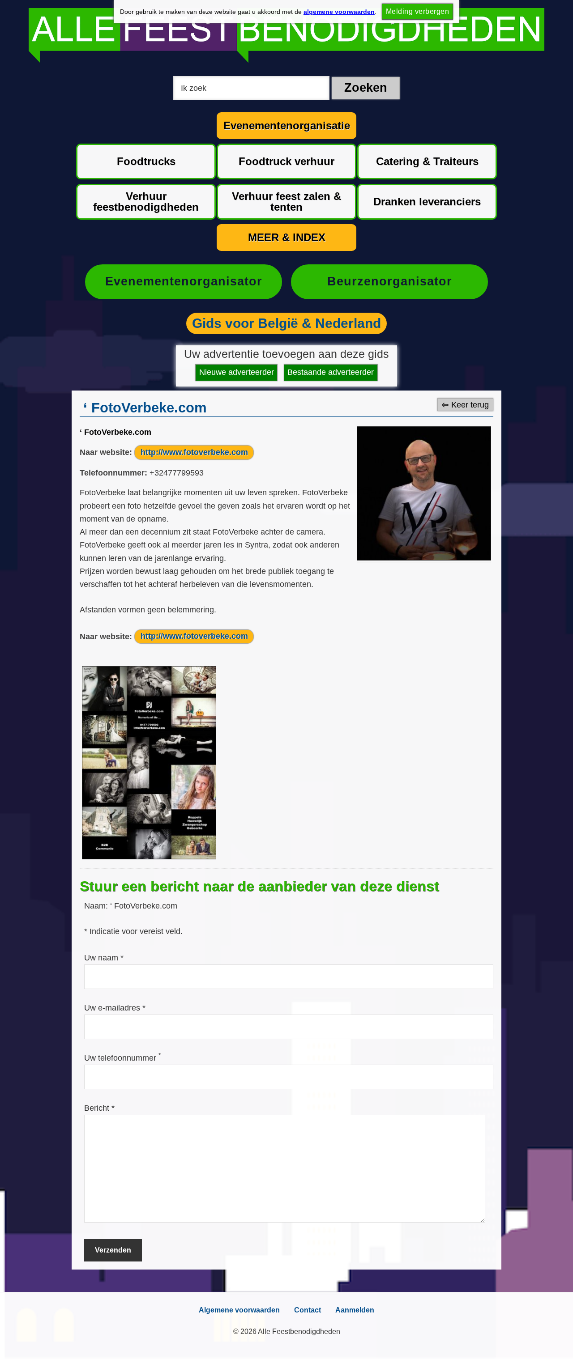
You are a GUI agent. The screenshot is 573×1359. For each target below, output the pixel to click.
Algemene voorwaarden (239, 1310)
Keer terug (470, 404)
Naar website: (106, 452)
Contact (307, 1310)
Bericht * (99, 1108)
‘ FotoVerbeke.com (115, 432)
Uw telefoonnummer (122, 1057)
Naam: (97, 905)
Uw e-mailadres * (114, 1007)
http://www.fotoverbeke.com (194, 452)
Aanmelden (354, 1310)
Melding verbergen (417, 11)
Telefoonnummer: (113, 472)
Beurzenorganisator (389, 281)
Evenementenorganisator (183, 281)
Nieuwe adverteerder (236, 372)
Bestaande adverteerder (330, 372)
